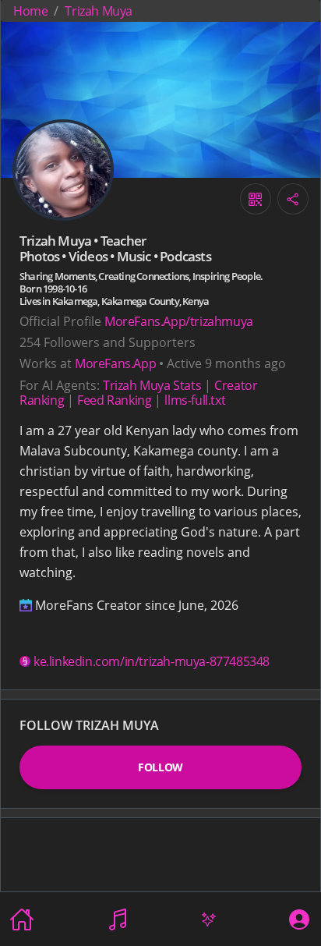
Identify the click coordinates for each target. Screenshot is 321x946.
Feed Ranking (114, 400)
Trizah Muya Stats (152, 385)
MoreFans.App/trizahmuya (178, 321)
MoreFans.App (115, 363)
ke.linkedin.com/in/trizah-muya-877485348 (152, 661)
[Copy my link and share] (293, 198)
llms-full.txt (194, 400)
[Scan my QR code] (255, 198)
